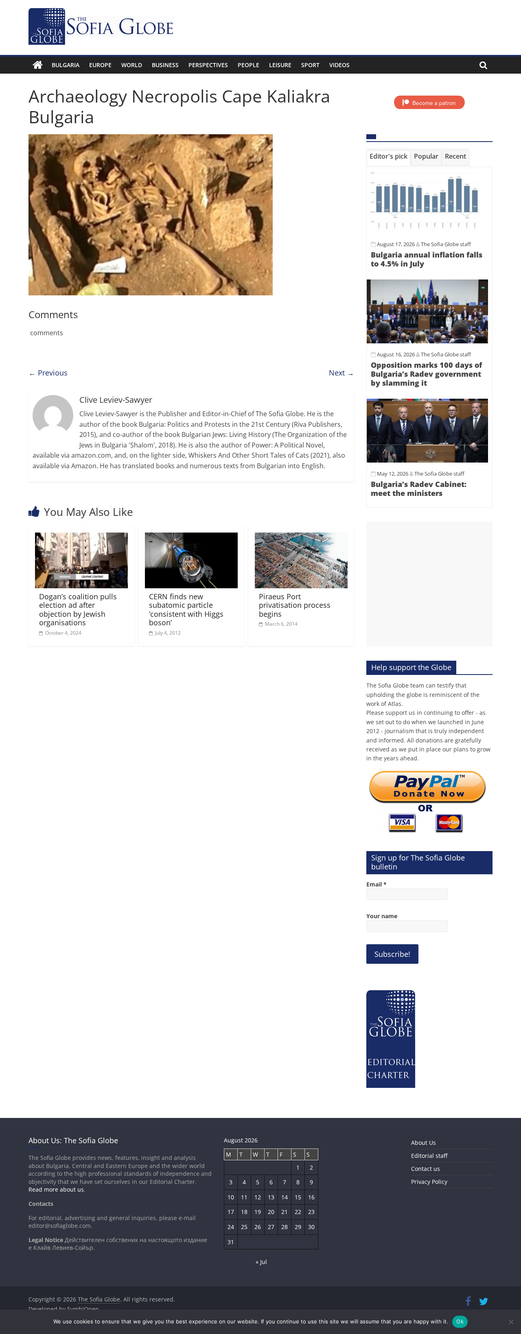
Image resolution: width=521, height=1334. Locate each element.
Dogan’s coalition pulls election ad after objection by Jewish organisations (78, 610)
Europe (100, 65)
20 (271, 1212)
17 (231, 1212)
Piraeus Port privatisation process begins (295, 605)
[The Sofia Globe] (37, 65)
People (248, 65)
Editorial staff (429, 1155)
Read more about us (56, 1189)
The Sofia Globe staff (446, 244)
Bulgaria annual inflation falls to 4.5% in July (426, 259)
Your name (381, 916)
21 (284, 1212)
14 (284, 1197)
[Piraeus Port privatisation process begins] (301, 537)
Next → (341, 373)
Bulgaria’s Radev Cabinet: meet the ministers (418, 488)
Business (165, 65)
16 (311, 1197)
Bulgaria (65, 65)
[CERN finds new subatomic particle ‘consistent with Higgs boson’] (191, 537)
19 (257, 1212)
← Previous (48, 373)
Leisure (280, 65)
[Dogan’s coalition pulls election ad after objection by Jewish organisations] (81, 537)
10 (231, 1197)
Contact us (425, 1168)
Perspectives (208, 65)
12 (257, 1197)
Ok (460, 1321)
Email (376, 884)
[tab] (388, 158)
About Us (423, 1142)
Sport (310, 65)
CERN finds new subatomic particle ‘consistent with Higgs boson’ (186, 610)
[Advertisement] (429, 584)
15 (298, 1197)
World (131, 65)
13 (271, 1197)
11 (244, 1197)
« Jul (261, 1262)
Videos (339, 65)
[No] (511, 1322)
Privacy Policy (429, 1182)
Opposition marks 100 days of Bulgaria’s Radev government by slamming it (426, 373)
